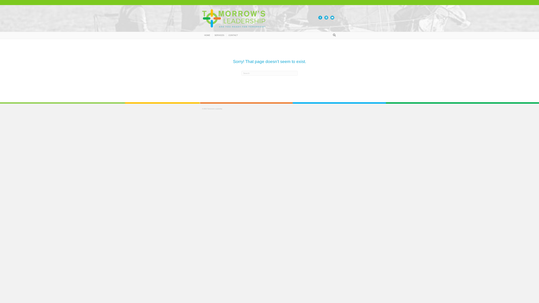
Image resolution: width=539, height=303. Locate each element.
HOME (207, 35)
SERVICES (219, 35)
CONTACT (233, 35)
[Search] (334, 35)
